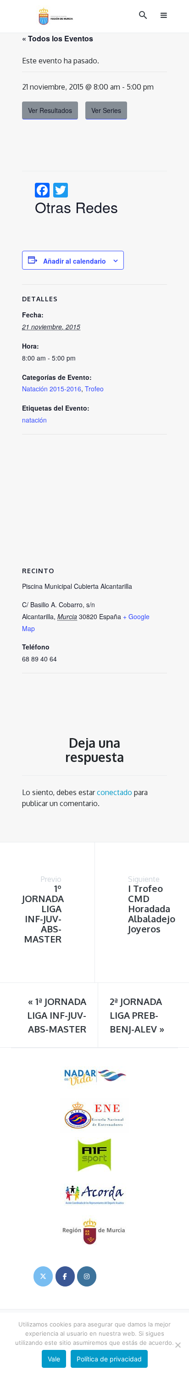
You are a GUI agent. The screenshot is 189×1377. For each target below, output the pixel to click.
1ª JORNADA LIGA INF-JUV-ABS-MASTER (56, 1015)
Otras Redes (76, 206)
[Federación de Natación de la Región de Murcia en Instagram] (86, 1276)
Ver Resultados (50, 110)
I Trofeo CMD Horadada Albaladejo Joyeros (151, 908)
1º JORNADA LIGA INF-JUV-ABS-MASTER (43, 913)
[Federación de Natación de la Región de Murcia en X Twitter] (43, 1276)
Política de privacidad (109, 1359)
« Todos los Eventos (57, 38)
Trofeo (94, 388)
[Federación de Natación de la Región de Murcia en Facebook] (65, 1276)
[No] (177, 1344)
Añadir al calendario (74, 260)
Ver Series (106, 110)
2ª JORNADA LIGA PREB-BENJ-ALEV (137, 1015)
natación (34, 419)
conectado (114, 792)
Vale (54, 1359)
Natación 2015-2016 (51, 388)
